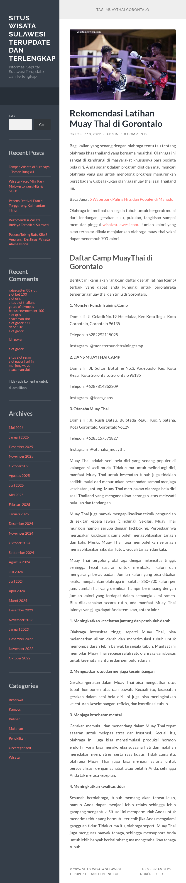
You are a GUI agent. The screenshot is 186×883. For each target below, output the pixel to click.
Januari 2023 (19, 629)
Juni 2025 (16, 485)
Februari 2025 (19, 504)
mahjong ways (19, 365)
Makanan (16, 728)
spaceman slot (19, 319)
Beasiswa (16, 700)
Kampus (15, 709)
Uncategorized (20, 748)
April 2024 (17, 591)
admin (112, 134)
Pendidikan (17, 738)
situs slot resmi (20, 357)
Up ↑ (160, 874)
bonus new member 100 (26, 311)
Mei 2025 (16, 495)
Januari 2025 (19, 514)
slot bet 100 (18, 294)
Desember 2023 (21, 610)
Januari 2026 (19, 437)
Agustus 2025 (19, 475)
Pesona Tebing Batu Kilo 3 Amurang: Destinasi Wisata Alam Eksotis (29, 239)
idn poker (16, 339)
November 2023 (21, 620)
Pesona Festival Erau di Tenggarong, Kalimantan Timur (27, 205)
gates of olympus (21, 306)
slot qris (15, 298)
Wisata (14, 757)
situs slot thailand (22, 302)
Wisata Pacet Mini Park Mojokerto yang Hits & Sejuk (26, 186)
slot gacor (16, 331)
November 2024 (21, 533)
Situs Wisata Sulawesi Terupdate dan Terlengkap (32, 38)
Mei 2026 (16, 427)
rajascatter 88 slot (23, 290)
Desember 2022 (21, 639)
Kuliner (14, 719)
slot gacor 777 (19, 323)
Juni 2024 (16, 581)
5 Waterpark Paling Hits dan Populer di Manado (131, 199)
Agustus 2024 (19, 562)
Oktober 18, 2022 (85, 134)
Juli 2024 (16, 572)
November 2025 (21, 456)
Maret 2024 (18, 600)
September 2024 (21, 552)
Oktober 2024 (19, 543)
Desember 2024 (21, 523)
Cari (13, 116)
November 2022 (21, 649)
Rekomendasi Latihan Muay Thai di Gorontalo (116, 118)
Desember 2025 (21, 447)
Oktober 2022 (19, 658)
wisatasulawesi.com (120, 224)
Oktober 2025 (19, 466)
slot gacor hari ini (21, 361)
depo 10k (16, 327)
